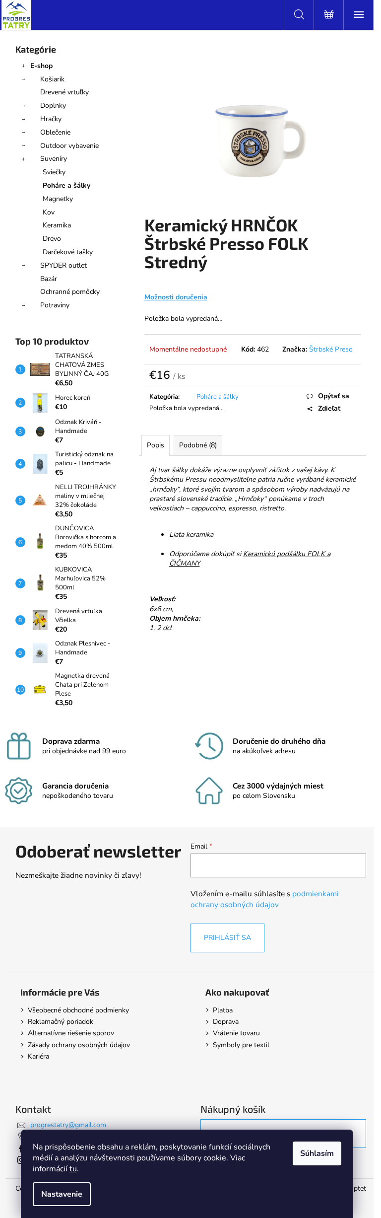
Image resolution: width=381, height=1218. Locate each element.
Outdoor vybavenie (69, 145)
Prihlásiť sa (227, 937)
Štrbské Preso (331, 349)
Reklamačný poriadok (60, 1021)
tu (73, 1168)
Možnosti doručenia (175, 297)
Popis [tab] (155, 445)
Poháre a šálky (66, 185)
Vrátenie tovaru (236, 1033)
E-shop (41, 66)
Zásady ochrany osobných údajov (79, 1045)
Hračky (51, 119)
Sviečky (54, 172)
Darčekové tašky (68, 252)
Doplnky (53, 105)
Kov (49, 212)
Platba (223, 1010)
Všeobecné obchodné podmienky (78, 1010)
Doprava (226, 1021)
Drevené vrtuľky (64, 92)
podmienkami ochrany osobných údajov (264, 899)
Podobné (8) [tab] (198, 445)
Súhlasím (317, 1153)
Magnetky (58, 199)
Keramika (57, 225)
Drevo (52, 238)
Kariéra (38, 1056)
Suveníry (53, 158)
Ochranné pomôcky (70, 291)
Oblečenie (55, 132)
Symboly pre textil (241, 1045)
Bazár (48, 279)
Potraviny (54, 305)
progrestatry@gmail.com (68, 1125)
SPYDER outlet (63, 265)
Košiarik (52, 79)
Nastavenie (61, 1194)
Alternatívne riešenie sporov (71, 1033)
